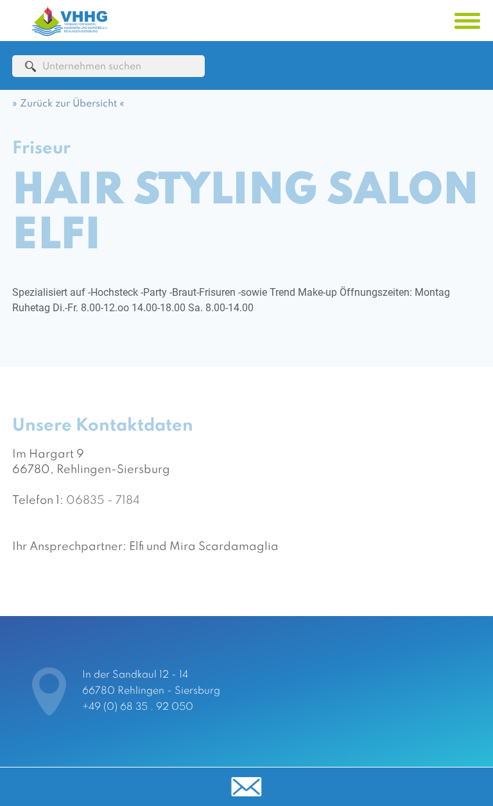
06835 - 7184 (103, 500)
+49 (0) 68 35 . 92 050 (137, 707)
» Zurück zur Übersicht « (68, 104)
